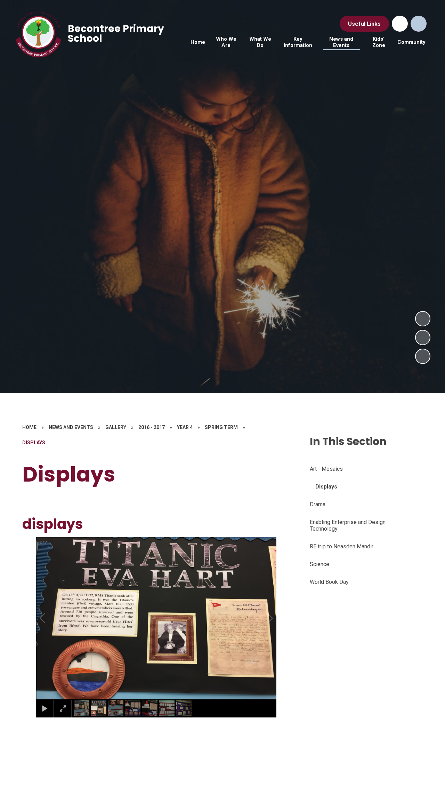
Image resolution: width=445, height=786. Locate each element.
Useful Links (364, 24)
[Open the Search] (419, 24)
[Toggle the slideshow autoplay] (422, 356)
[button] (50, 618)
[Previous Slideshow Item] (422, 337)
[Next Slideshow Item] (422, 318)
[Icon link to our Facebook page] (400, 24)
